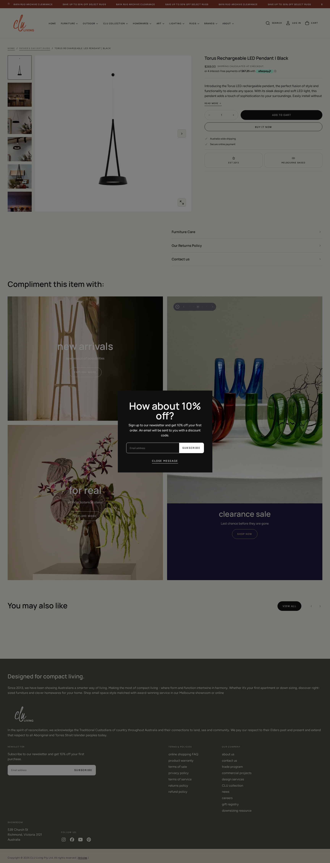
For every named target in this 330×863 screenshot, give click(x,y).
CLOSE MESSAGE (165, 460)
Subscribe (191, 447)
